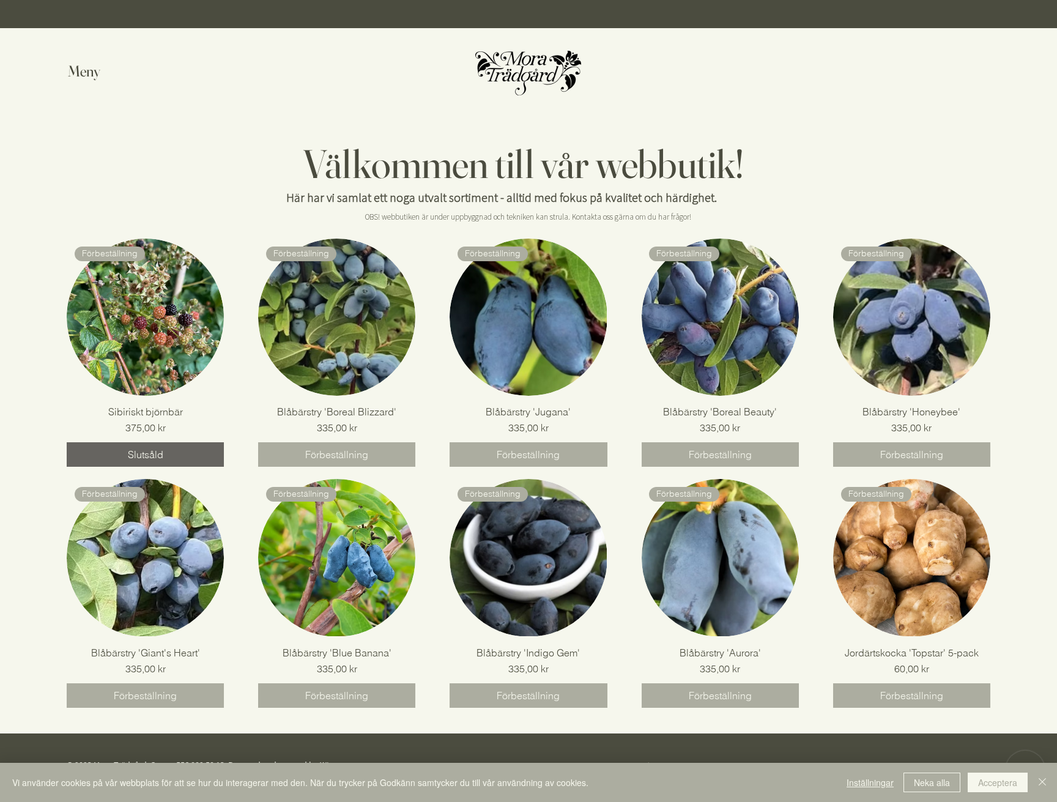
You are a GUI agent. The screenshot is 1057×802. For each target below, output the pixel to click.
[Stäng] (1042, 782)
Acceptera (997, 782)
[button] (96, 71)
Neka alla (932, 782)
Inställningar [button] (870, 782)
